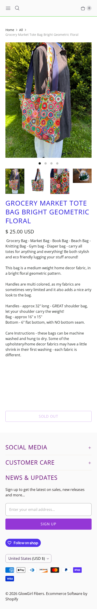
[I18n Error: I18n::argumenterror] (14, 181)
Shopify (11, 599)
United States (26, 558)
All (21, 30)
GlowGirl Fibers (31, 593)
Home (9, 30)
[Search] (17, 8)
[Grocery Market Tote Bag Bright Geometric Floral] (48, 100)
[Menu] (8, 8)
